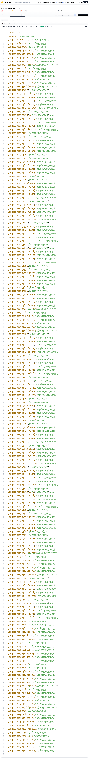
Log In (80, 2)
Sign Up (85, 2)
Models (39, 2)
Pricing (72, 2)
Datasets (46, 2)
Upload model (12, 23)
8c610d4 (19, 23)
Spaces (53, 2)
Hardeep (5, 8)
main (5, 20)
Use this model (83, 15)
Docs (68, 2)
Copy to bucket (71, 15)
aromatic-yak (13, 8)
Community (30, 15)
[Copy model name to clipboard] (19, 8)
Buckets (61, 2)
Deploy (61, 15)
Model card (6, 15)
